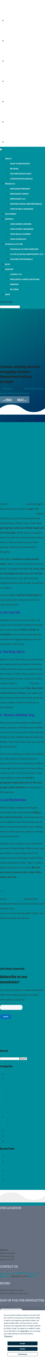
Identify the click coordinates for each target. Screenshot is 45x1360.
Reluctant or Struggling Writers (27, 1083)
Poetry (8, 1131)
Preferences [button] (8, 1336)
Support (9, 269)
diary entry (23, 683)
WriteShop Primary (20, 189)
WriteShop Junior (19, 194)
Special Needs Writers (22, 1088)
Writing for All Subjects (22, 1112)
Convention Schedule (21, 179)
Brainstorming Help (20, 1092)
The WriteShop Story (21, 174)
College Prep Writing (21, 1126)
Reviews (14, 169)
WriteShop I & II (18, 199)
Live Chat (6, 1276)
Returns (14, 289)
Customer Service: (10, 1273)
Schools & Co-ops (14, 244)
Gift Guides (11, 1073)
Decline (22, 1349)
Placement (10, 214)
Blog (7, 264)
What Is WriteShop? (20, 163)
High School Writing (16, 1116)
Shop (7, 294)
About (8, 158)
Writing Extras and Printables (26, 204)
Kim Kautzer (7, 388)
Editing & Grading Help (22, 1097)
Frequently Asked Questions (24, 279)
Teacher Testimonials (21, 259)
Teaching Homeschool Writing (21, 1078)
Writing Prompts (14, 1140)
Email (33, 1276)
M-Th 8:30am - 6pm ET (30, 1273)
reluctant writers (17, 503)
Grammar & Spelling (16, 1135)
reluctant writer (15, 898)
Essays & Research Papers (24, 1121)
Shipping (14, 284)
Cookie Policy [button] (24, 1331)
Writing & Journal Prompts (18, 393)
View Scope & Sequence (22, 209)
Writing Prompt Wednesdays (29, 908)
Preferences (22, 1354)
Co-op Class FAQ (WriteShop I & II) (26, 254)
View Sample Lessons (20, 224)
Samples (9, 219)
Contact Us (16, 274)
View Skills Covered (20, 234)
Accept (22, 1343)
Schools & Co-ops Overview (24, 249)
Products (10, 184)
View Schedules (18, 239)
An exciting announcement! (19, 1156)
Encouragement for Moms (24, 1102)
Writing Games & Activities (24, 1107)
